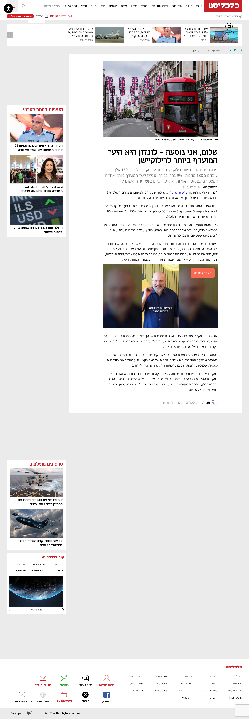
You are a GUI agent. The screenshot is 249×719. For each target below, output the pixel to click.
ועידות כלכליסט (136, 676)
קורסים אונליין (235, 697)
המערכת (213, 676)
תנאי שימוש (186, 683)
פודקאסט (188, 676)
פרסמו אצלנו (211, 690)
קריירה (219, 16)
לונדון (179, 402)
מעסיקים (196, 50)
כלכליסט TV (137, 690)
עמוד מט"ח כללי (160, 690)
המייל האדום (236, 683)
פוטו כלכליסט (161, 676)
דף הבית (238, 16)
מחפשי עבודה (215, 50)
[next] (13, 610)
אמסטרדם (192, 402)
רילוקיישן (167, 402)
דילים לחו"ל (187, 697)
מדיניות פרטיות (235, 690)
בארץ (228, 16)
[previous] (10, 35)
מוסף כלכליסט (136, 683)
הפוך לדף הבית (185, 690)
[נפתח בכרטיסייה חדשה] (36, 605)
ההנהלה (213, 683)
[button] (23, 6)
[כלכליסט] (234, 667)
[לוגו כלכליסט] (223, 6)
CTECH (213, 697)
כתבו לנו (238, 676)
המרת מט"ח (161, 683)
